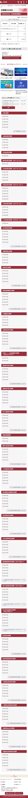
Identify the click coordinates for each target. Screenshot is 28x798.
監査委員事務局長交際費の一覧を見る (18, 677)
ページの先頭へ (14, 776)
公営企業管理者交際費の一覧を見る (18, 556)
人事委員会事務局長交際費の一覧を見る (17, 723)
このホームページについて (6, 779)
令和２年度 (6, 196)
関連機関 (3, 784)
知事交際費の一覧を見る (21, 131)
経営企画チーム (5, 52)
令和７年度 (6, 119)
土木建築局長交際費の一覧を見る (19, 487)
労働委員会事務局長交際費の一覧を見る (17, 769)
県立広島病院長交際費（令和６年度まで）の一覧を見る (14, 604)
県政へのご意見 (18, 781)
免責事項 (3, 781)
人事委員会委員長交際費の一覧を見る (18, 700)
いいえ (11, 102)
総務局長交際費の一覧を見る (20, 285)
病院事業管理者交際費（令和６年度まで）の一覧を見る (14, 580)
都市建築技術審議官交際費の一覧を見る (17, 510)
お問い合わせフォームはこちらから (11, 57)
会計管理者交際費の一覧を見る (19, 246)
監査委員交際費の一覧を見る (20, 653)
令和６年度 (6, 121)
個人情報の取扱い (18, 779)
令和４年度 (6, 127)
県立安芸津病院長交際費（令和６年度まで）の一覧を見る (14, 630)
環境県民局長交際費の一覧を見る (19, 383)
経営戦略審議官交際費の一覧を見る (18, 308)
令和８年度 (6, 116)
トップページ (3, 5)
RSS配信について (18, 784)
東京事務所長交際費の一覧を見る (19, 533)
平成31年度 (6, 199)
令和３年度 (6, 193)
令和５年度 (6, 124)
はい (23, 100)
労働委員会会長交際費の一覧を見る (18, 746)
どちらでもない (5, 102)
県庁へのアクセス (9, 793)
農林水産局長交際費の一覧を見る (19, 464)
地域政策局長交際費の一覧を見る (19, 348)
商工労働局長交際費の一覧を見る (19, 430)
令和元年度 (6, 215)
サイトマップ (19, 793)
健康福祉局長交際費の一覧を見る (19, 407)
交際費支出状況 (10, 5)
